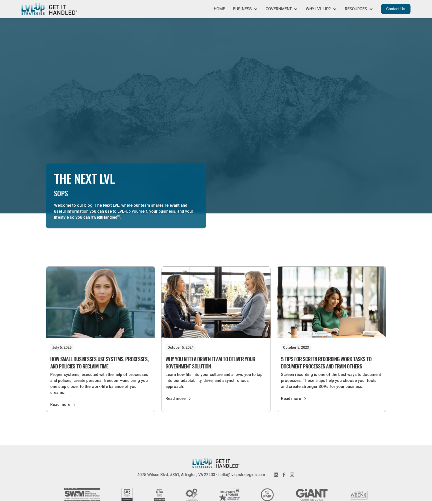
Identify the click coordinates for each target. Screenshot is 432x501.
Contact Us (395, 8)
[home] (49, 9)
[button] (245, 9)
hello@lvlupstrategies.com (241, 474)
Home (219, 8)
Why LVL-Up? (318, 8)
